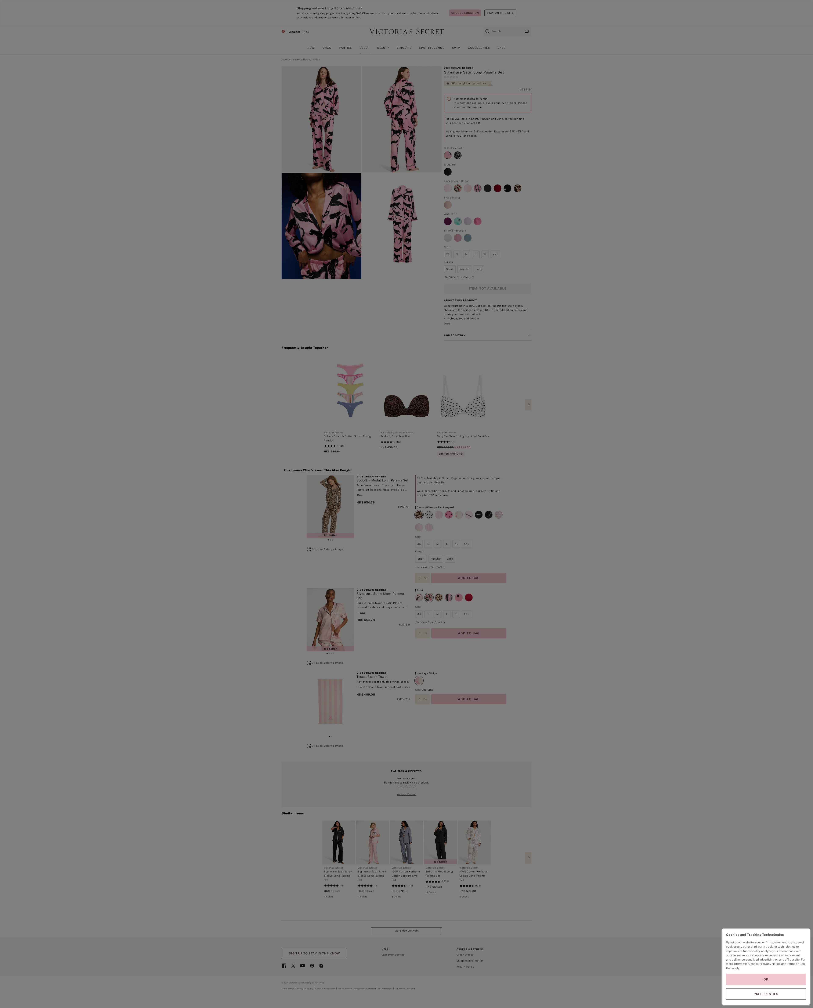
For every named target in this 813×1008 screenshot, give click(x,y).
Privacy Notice (771, 963)
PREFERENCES (766, 994)
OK (766, 979)
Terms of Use (796, 963)
